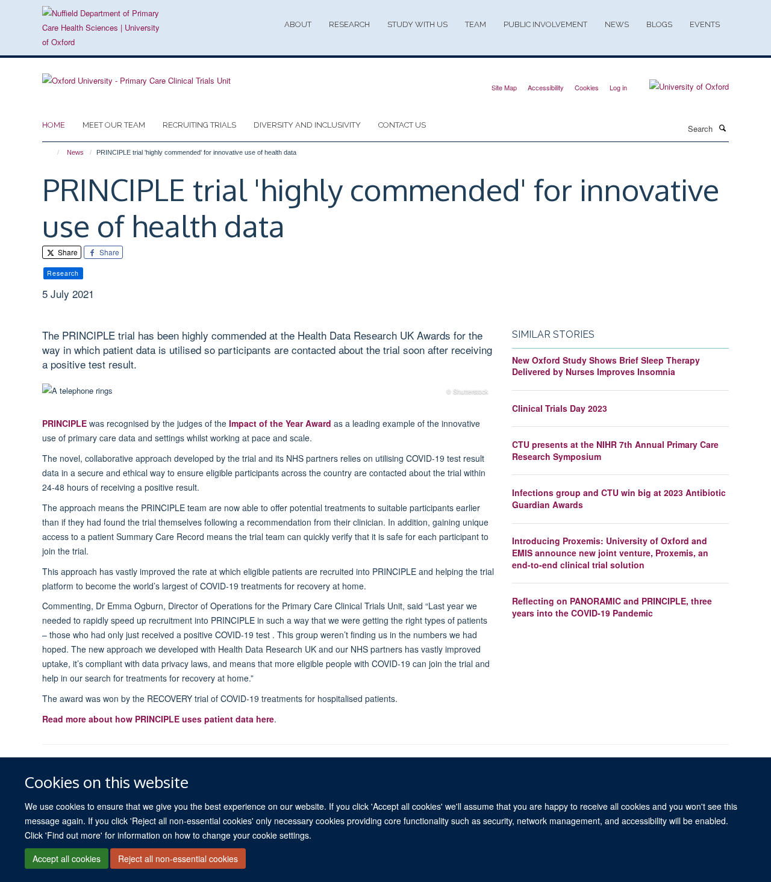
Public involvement (545, 24)
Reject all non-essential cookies (178, 858)
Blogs (659, 24)
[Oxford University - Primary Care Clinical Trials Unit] (136, 76)
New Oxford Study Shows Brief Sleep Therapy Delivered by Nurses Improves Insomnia (606, 366)
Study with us (417, 24)
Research (349, 24)
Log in (618, 87)
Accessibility (546, 87)
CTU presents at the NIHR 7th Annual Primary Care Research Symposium (615, 450)
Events (705, 24)
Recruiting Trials (199, 124)
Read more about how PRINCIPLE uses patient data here (158, 719)
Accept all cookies (67, 858)
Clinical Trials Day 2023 (559, 408)
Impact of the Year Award (278, 423)
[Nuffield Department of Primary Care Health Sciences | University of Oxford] (102, 27)
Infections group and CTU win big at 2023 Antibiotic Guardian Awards (619, 498)
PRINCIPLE (64, 423)
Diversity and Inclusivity (307, 124)
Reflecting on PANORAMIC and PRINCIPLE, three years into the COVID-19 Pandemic (612, 607)
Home (53, 124)
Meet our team (114, 124)
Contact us (402, 124)
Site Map (504, 87)
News (617, 24)
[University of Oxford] (680, 86)
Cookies (587, 87)
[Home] (52, 152)
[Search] (722, 127)
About (297, 24)
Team (475, 24)
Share (67, 252)
